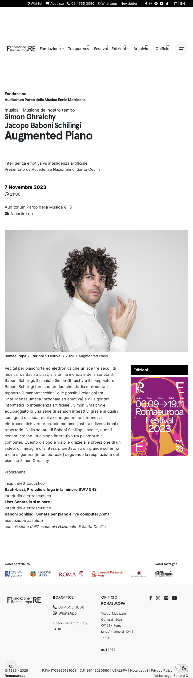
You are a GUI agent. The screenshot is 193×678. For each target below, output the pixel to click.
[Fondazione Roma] (139, 574)
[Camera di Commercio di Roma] (107, 574)
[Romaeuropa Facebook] (146, 3)
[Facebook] (151, 598)
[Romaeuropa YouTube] (162, 3)
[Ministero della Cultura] (13, 574)
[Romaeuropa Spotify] (156, 3)
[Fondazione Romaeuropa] (21, 49)
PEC (113, 649)
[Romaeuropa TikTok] (167, 3)
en (182, 3)
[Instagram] (158, 598)
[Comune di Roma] (71, 574)
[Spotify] (166, 598)
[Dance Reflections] (163, 574)
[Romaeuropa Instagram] (150, 3)
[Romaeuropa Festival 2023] (159, 380)
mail (104, 649)
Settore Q (180, 676)
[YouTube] (174, 598)
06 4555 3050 (70, 607)
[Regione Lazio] (40, 574)
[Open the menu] (181, 48)
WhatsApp (67, 613)
